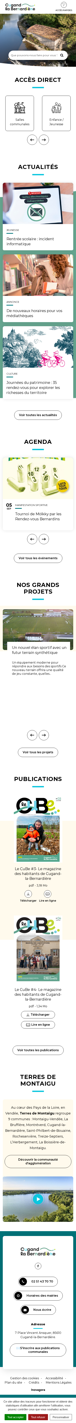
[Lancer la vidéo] (38, 1199)
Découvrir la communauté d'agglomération (38, 1161)
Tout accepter (15, 1417)
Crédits (34, 1382)
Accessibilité (54, 1378)
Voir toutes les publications (38, 1050)
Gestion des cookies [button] (24, 1378)
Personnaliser (61, 1417)
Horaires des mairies (42, 1295)
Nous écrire (42, 1311)
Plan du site (13, 1382)
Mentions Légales (58, 1382)
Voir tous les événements (38, 558)
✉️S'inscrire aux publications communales (38, 1350)
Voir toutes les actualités (38, 415)
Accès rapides (64, 10)
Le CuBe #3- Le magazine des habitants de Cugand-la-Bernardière (38, 874)
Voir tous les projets (38, 752)
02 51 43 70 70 (42, 1281)
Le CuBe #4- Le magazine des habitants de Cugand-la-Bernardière (38, 994)
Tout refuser (38, 1417)
